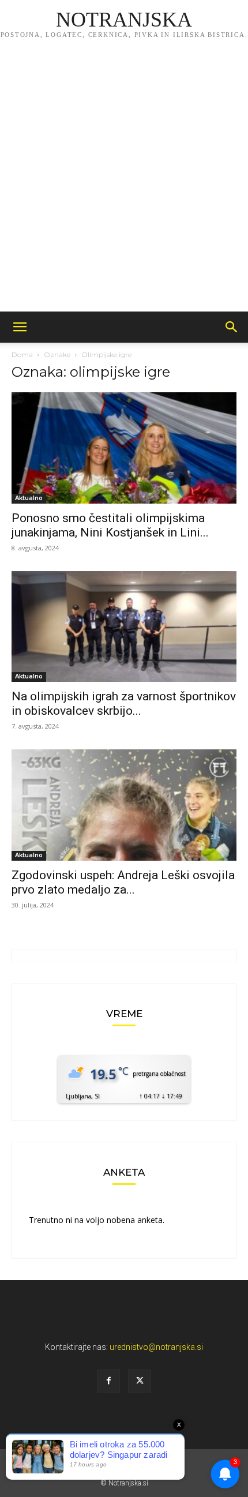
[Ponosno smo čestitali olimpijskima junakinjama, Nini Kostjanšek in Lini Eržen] (124, 448)
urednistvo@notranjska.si (156, 1347)
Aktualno (29, 498)
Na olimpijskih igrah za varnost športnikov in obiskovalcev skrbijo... (124, 703)
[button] (19, 327)
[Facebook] (108, 1381)
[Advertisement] (124, 182)
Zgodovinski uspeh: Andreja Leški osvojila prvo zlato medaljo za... (123, 882)
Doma (22, 354)
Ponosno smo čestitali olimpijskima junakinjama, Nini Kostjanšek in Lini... (110, 525)
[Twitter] (139, 1381)
